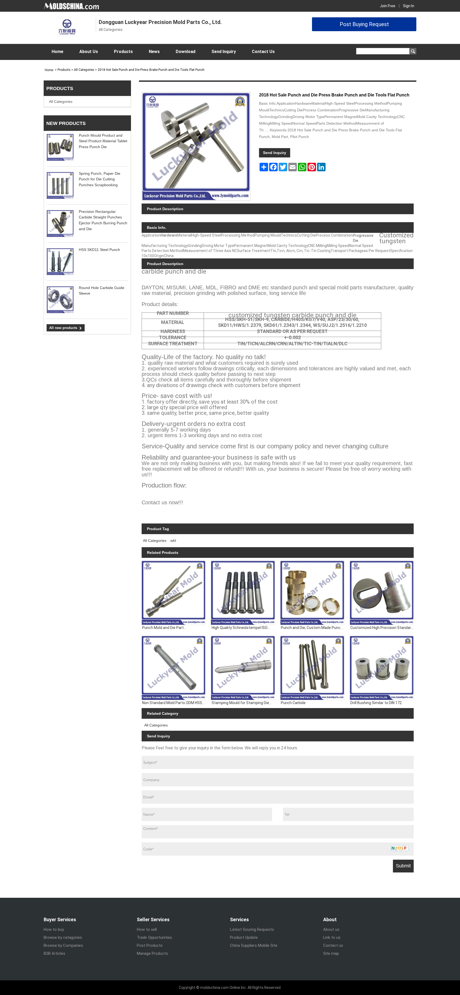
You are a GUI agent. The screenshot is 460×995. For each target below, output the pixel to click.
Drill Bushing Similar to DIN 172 (376, 703)
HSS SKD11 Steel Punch (99, 249)
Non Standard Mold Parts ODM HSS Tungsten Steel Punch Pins (172, 703)
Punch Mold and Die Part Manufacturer (163, 628)
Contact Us (263, 51)
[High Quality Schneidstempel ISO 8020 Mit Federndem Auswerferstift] (243, 593)
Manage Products (152, 953)
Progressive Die (363, 238)
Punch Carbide (293, 703)
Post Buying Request (364, 24)
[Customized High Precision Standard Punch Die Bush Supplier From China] (382, 593)
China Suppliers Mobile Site (253, 945)
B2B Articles (54, 953)
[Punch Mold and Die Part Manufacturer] (174, 593)
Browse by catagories (63, 937)
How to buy (54, 929)
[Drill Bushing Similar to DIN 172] (382, 668)
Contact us (333, 945)
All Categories (60, 101)
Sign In (408, 6)
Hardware (169, 235)
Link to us (331, 937)
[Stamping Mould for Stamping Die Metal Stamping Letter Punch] (243, 668)
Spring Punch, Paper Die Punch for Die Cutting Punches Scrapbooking (99, 179)
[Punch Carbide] (312, 668)
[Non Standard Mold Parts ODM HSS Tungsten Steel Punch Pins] (174, 668)
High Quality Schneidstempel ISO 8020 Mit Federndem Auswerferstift (242, 628)
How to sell (147, 929)
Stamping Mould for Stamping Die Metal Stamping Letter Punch (240, 703)
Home (57, 51)
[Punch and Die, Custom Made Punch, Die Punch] (312, 593)
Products (123, 51)
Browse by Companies (63, 945)
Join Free (387, 6)
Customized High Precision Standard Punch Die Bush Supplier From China (381, 628)
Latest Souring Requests (252, 929)
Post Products (150, 945)
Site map (331, 953)
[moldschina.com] (72, 6)
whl (173, 540)
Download (185, 51)
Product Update (244, 937)
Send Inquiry (223, 51)
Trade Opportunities (154, 937)
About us (331, 929)
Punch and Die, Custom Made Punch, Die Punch (312, 628)
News (154, 51)
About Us (88, 51)
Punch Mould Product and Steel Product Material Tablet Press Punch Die (103, 141)
